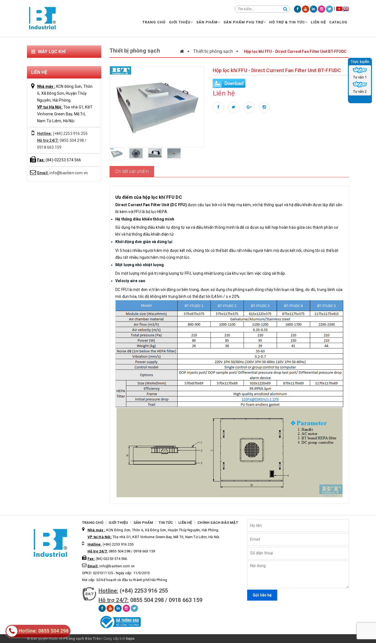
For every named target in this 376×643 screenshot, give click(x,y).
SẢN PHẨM (207, 22)
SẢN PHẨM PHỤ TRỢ (243, 22)
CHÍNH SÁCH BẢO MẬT (217, 523)
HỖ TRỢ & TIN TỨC (287, 22)
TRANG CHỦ (154, 22)
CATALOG (338, 22)
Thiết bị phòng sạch (213, 51)
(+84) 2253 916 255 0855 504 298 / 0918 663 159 (62, 140)
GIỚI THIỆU (179, 22)
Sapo (130, 638)
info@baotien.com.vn (62, 173)
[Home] (185, 51)
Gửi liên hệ (262, 595)
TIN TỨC (166, 523)
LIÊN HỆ (318, 22)
